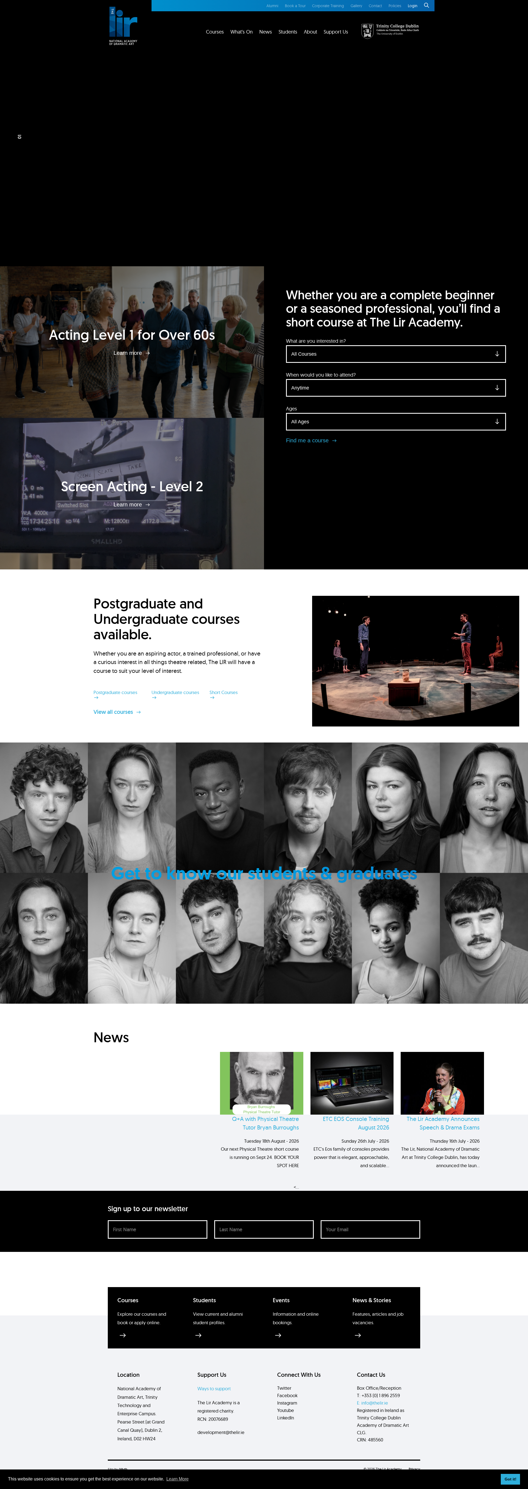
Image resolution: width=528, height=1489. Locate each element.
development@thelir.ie (220, 1432)
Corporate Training (328, 5)
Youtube (285, 1410)
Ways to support (214, 1388)
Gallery (356, 5)
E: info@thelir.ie (372, 1403)
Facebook (287, 1395)
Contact (375, 5)
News (265, 32)
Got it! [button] (510, 1479)
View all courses (114, 711)
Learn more (129, 353)
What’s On (241, 32)
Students (288, 32)
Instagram (287, 1403)
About (310, 32)
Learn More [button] (177, 1479)
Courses (215, 32)
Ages (291, 408)
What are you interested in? (316, 341)
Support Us (336, 32)
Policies (395, 5)
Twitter (284, 1388)
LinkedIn (285, 1418)
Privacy (414, 1469)
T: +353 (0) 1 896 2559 (378, 1395)
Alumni (272, 5)
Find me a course (308, 440)
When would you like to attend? (321, 375)
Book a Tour (295, 5)
